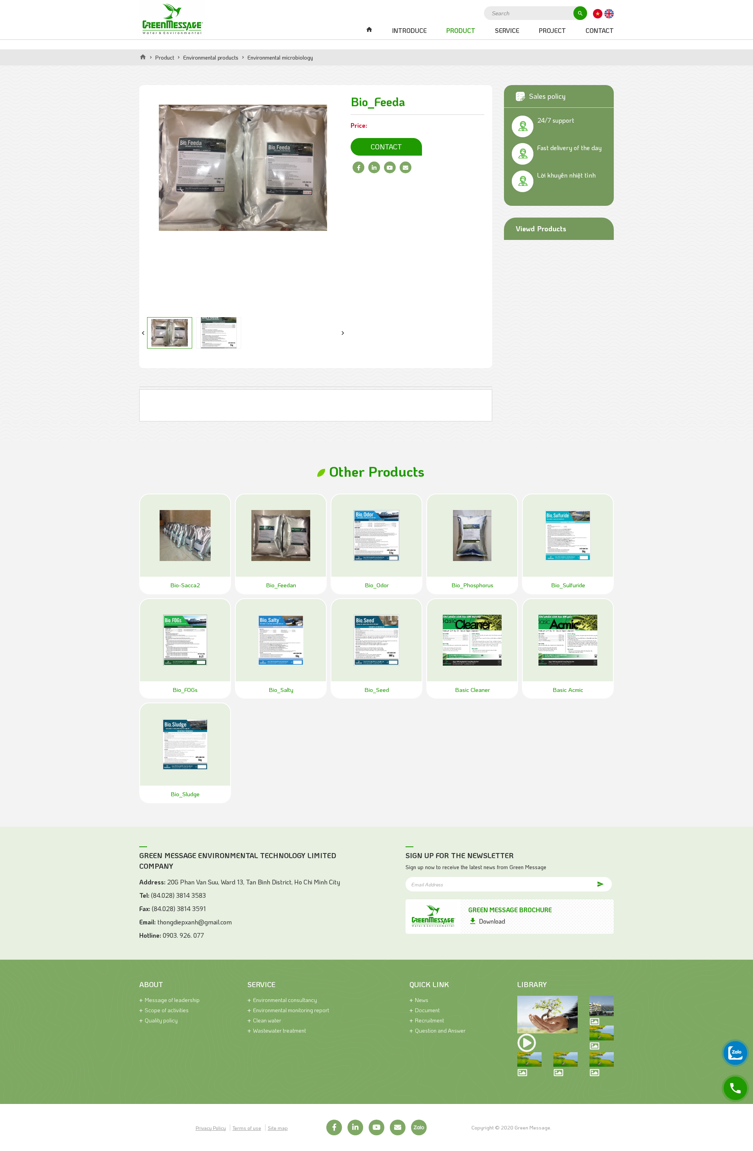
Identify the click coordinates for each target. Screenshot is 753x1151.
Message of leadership (172, 1000)
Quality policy (161, 1020)
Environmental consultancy (285, 1000)
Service (507, 30)
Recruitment (429, 1020)
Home (369, 30)
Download (492, 921)
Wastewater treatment (279, 1030)
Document (427, 1010)
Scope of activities (167, 1010)
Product (460, 30)
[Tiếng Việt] (597, 13)
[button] (143, 333)
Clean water (267, 1020)
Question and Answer (440, 1030)
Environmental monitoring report (291, 1010)
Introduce (409, 30)
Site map (278, 1127)
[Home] (142, 56)
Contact (600, 30)
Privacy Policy (211, 1127)
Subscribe (592, 884)
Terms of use (247, 1127)
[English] (609, 13)
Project (552, 30)
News (421, 1000)
